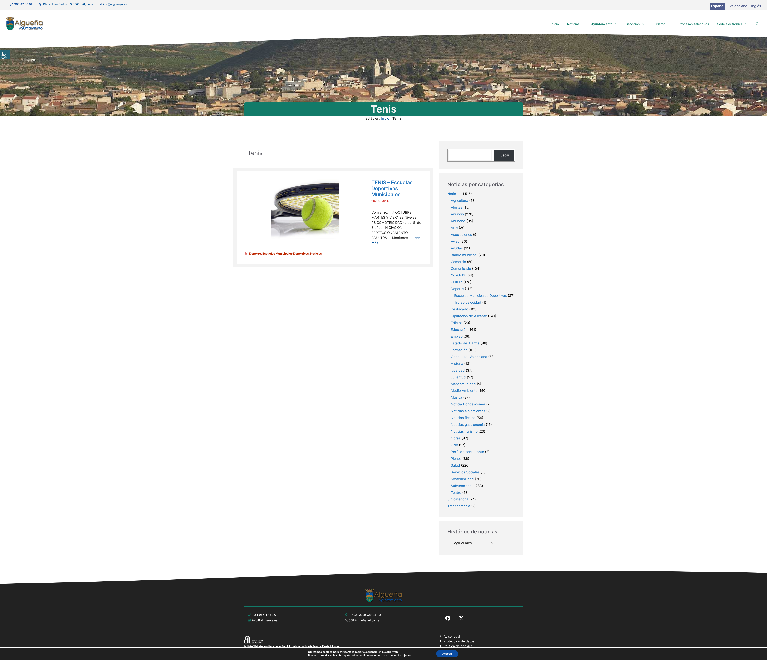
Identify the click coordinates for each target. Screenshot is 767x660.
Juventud (458, 377)
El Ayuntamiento (600, 24)
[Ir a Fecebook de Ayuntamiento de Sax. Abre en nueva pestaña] (447, 618)
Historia (457, 364)
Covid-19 (458, 275)
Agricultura (459, 201)
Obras (456, 438)
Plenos (456, 459)
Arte (454, 228)
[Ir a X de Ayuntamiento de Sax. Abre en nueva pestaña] (461, 618)
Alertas (456, 207)
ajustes (407, 655)
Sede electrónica (730, 24)
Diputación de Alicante (469, 316)
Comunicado (461, 269)
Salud (455, 465)
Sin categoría (457, 499)
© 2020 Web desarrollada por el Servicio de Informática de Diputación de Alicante (291, 646)
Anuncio (457, 214)
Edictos (457, 323)
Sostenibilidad (462, 479)
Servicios (633, 24)
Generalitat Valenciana (469, 357)
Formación (459, 350)
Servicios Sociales (465, 472)
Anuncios (458, 221)
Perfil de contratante (467, 452)
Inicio (555, 24)
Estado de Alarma (465, 343)
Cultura (456, 282)
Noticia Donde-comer (468, 404)
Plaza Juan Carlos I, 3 (366, 615)
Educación (459, 330)
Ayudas (457, 248)
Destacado (459, 309)
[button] (757, 24)
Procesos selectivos (694, 24)
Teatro (456, 493)
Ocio (454, 445)
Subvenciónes (462, 486)
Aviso (455, 241)
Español (717, 6)
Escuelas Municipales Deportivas (285, 253)
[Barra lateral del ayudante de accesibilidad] (5, 54)
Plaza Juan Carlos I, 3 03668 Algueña (68, 4)
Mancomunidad (463, 384)
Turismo (659, 24)
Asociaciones (461, 235)
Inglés (756, 6)
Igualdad (458, 370)
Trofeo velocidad (467, 302)
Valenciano (738, 6)
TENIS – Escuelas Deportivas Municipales (392, 188)
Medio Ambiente (464, 391)
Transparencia (458, 506)
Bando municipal (464, 255)
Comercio (458, 262)
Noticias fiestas (463, 418)
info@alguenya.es (115, 4)
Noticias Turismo (464, 431)
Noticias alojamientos (468, 411)
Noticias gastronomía (468, 425)
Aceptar (447, 654)
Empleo (457, 336)
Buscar (503, 155)
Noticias (573, 24)
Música (456, 397)
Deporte (255, 253)
